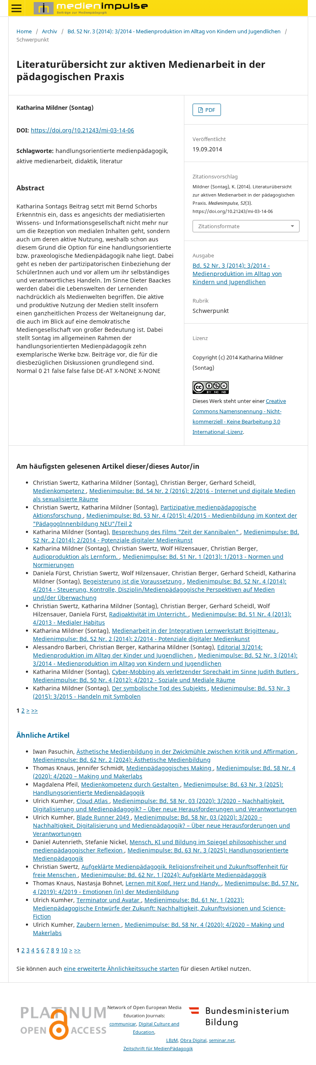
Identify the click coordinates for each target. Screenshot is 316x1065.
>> (34, 710)
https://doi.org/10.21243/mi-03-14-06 (82, 130)
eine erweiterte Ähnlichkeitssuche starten (121, 968)
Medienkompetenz (59, 491)
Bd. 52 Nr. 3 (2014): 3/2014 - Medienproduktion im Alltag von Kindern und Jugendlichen (174, 31)
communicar (122, 1024)
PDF (209, 109)
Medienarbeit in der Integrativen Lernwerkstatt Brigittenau (194, 630)
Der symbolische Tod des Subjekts (160, 688)
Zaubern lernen (99, 924)
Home (24, 31)
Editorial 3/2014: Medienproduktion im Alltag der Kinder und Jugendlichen (148, 651)
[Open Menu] (16, 8)
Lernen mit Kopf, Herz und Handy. (173, 883)
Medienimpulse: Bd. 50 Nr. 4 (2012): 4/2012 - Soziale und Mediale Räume (134, 680)
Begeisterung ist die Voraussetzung (133, 581)
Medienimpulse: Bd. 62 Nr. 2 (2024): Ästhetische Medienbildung (122, 760)
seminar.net (222, 1040)
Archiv (49, 31)
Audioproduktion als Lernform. (76, 556)
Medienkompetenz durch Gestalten (130, 784)
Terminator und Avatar (109, 900)
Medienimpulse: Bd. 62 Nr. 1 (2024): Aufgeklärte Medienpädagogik (173, 875)
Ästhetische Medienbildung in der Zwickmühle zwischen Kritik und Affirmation (186, 751)
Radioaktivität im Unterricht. (148, 614)
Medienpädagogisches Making (169, 768)
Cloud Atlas (93, 801)
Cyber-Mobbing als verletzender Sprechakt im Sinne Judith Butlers (204, 672)
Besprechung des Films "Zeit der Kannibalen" (176, 532)
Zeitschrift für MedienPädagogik (158, 1048)
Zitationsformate (218, 226)
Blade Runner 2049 (104, 817)
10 (64, 950)
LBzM (172, 1040)
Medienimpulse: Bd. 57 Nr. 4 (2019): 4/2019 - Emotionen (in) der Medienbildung (166, 887)
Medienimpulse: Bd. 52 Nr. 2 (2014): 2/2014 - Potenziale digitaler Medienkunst (166, 536)
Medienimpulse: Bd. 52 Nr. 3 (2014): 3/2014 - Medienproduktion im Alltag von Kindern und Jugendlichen (165, 659)
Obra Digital (193, 1040)
